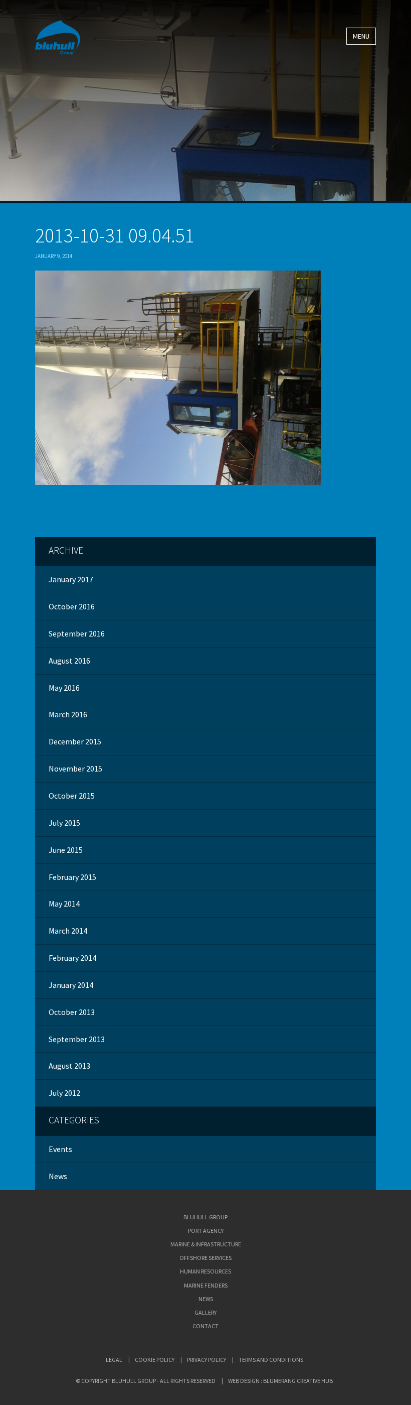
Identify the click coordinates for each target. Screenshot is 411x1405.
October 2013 (72, 1012)
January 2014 (71, 985)
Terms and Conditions (271, 1359)
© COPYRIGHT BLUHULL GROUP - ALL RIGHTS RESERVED (146, 1380)
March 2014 (68, 931)
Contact (205, 1326)
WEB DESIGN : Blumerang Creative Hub (280, 1380)
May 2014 (64, 904)
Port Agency (206, 1230)
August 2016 (69, 661)
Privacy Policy (206, 1359)
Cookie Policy (154, 1359)
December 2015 (75, 741)
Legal (114, 1359)
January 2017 (71, 579)
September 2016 (77, 633)
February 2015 (72, 877)
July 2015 (64, 823)
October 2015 (72, 796)
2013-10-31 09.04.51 (114, 235)
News (58, 1176)
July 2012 (64, 1093)
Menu (361, 36)
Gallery (205, 1312)
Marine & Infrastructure (205, 1244)
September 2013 (77, 1039)
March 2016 (68, 714)
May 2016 (64, 688)
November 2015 (75, 768)
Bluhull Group (205, 1217)
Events (60, 1149)
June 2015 (66, 850)
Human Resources (205, 1271)
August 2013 (69, 1066)
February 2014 (72, 958)
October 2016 (72, 606)
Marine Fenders (206, 1285)
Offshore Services (205, 1257)
